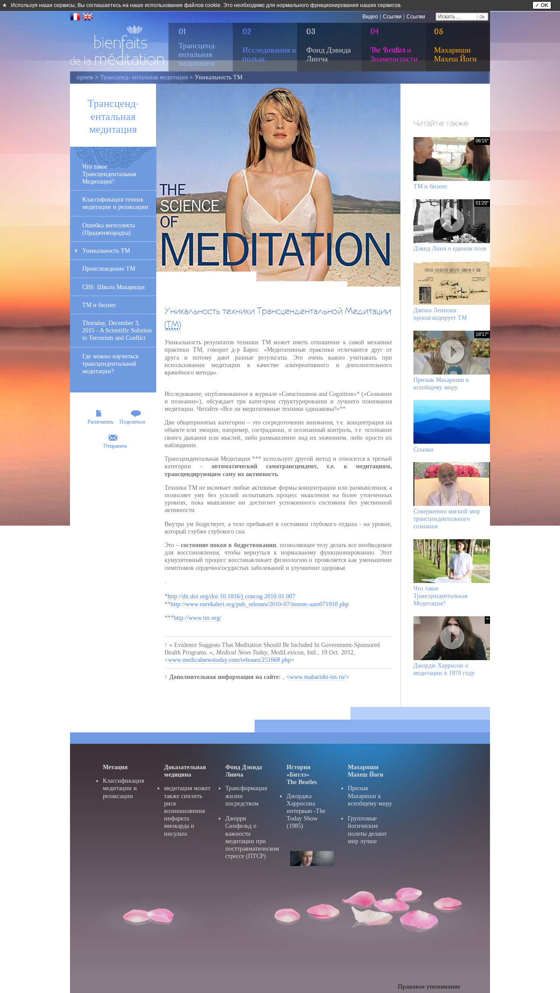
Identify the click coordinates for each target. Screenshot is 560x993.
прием (85, 77)
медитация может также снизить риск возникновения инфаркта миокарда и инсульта (187, 811)
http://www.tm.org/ (197, 618)
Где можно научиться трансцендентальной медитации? (110, 364)
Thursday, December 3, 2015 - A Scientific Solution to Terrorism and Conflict (117, 330)
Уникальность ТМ (106, 250)
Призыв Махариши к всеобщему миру (370, 795)
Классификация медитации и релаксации (123, 788)
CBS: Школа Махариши (113, 287)
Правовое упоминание (429, 986)
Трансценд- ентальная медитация (144, 77)
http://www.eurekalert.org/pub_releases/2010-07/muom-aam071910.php (260, 604)
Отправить (115, 446)
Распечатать (100, 422)
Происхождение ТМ (108, 268)
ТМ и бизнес (99, 305)
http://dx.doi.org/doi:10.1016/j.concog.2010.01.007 (231, 596)
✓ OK (542, 5)
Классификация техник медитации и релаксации (115, 203)
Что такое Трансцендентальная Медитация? (109, 174)
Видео (370, 17)
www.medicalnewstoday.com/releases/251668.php (229, 660)
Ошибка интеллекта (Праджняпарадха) (108, 229)
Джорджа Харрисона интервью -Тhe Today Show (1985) (306, 811)
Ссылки (392, 17)
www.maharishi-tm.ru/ (318, 677)
